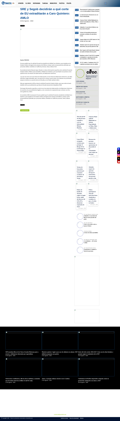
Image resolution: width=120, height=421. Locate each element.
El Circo (28, 3)
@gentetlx (89, 78)
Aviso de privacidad (74, 418)
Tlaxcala (45, 3)
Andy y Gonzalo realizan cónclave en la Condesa (56, 378)
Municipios (53, 3)
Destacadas (36, 3)
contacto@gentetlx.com (60, 414)
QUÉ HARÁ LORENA (82, 97)
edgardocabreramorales (91, 76)
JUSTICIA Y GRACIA (82, 102)
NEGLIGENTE (80, 92)
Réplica (81, 418)
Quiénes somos (64, 418)
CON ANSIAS (80, 81)
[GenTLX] (60, 397)
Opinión (20, 3)
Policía (69, 3)
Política (61, 3)
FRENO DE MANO (82, 86)
